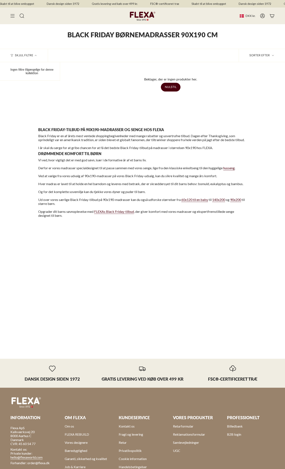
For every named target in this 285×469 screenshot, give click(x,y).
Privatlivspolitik (130, 451)
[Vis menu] (12, 16)
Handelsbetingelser (133, 467)
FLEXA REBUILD (77, 434)
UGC (176, 451)
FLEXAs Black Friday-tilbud (114, 211)
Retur (123, 442)
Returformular (183, 426)
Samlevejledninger (186, 442)
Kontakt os (127, 426)
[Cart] (272, 16)
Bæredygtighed (76, 451)
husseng (229, 168)
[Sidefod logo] (26, 402)
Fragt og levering (131, 434)
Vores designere (76, 442)
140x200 (218, 200)
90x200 (235, 200)
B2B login (234, 434)
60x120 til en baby (194, 200)
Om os (69, 426)
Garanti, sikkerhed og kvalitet (86, 459)
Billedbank (235, 426)
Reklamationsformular (189, 434)
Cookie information (133, 459)
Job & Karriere (75, 467)
